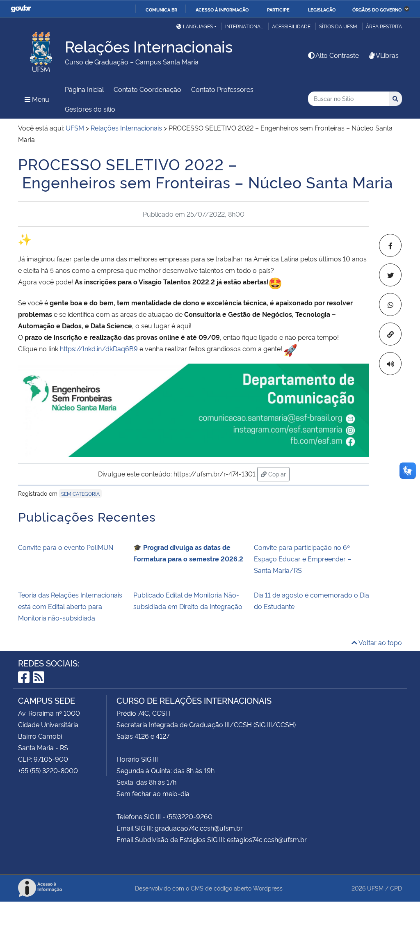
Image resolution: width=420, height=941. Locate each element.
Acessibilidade (291, 26)
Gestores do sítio (90, 108)
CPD (396, 888)
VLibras (387, 55)
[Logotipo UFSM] (41, 49)
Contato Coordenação (147, 89)
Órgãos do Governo (377, 9)
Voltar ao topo (379, 642)
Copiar (278, 473)
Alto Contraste (337, 55)
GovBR (21, 9)
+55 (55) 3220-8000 (48, 770)
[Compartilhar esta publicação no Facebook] (390, 245)
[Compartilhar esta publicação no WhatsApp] (390, 304)
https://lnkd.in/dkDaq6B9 (99, 348)
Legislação (322, 9)
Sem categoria (80, 493)
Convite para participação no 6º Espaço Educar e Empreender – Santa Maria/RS (302, 559)
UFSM (375, 888)
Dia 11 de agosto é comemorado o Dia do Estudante (311, 600)
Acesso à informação (222, 9)
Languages (198, 26)
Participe (278, 9)
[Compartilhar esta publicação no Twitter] (390, 274)
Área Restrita (384, 26)
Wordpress (268, 888)
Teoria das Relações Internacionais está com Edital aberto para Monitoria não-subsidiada (70, 606)
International (244, 26)
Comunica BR (161, 9)
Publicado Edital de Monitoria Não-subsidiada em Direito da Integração (187, 600)
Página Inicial (84, 89)
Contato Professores (222, 89)
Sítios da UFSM (338, 26)
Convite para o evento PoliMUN (65, 547)
